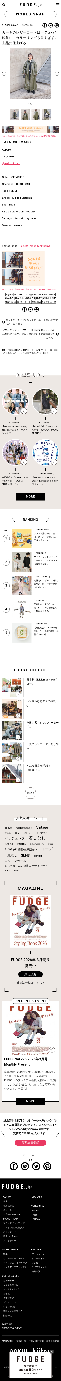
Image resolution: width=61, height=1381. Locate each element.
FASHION (6, 1197)
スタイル (9, 844)
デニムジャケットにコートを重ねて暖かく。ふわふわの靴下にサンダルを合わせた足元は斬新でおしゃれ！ (28, 333)
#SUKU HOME (49, 298)
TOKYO (26, 350)
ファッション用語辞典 (14, 1227)
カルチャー (8, 1280)
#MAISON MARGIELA (25, 298)
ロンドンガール (15, 861)
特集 (5, 1201)
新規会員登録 (30, 1143)
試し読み (30, 974)
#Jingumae (31, 294)
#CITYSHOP (19, 294)
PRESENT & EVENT (12, 1328)
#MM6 (39, 298)
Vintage (42, 827)
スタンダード (9, 1231)
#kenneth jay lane (46, 294)
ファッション (38, 1254)
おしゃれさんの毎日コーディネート (26, 866)
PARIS (34, 1214)
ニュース (7, 1210)
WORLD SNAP (14, 350)
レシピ (35, 1262)
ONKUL (50, 844)
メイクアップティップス (15, 1267)
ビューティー (38, 1258)
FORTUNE (7, 1324)
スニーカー (28, 833)
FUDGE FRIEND (17, 855)
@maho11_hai (11, 163)
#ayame (9, 294)
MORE (30, 1101)
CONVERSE (38, 856)
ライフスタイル (10, 1285)
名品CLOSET (9, 1205)
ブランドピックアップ (14, 1223)
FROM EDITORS (36, 1341)
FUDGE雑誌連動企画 (24, 828)
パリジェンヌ (15, 838)
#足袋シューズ (49, 302)
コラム (6, 1293)
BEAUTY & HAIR (10, 1249)
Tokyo (8, 828)
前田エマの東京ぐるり (14, 1311)
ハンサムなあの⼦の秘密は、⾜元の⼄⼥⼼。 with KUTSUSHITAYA (29, 136)
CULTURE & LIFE (10, 1276)
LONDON (36, 1219)
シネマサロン (9, 1306)
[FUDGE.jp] (31, 4)
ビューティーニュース (14, 1258)
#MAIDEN (9, 298)
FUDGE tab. (36, 1197)
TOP (3, 350)
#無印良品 (36, 302)
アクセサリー (9, 1240)
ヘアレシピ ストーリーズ (15, 1262)
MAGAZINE (7, 1341)
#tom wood (10, 302)
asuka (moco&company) (35, 246)
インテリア (42, 832)
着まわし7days (10, 1236)
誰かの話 (7, 1315)
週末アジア (8, 1298)
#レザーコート (24, 302)
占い (17, 832)
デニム (8, 832)
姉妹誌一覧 (21, 1341)
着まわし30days (12, 870)
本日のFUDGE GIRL (37, 844)
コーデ (47, 849)
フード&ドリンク (11, 1289)
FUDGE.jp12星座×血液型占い (21, 849)
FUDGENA (21, 844)
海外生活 (36, 1271)
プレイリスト (9, 1302)
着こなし (37, 838)
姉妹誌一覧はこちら (29, 983)
